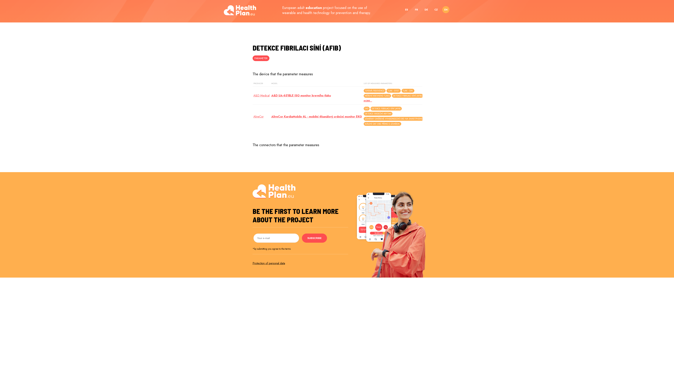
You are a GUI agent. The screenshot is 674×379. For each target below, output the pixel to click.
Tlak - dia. (408, 90)
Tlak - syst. (394, 90)
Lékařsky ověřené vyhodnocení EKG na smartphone (393, 118)
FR (416, 9)
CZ (436, 9)
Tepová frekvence (375, 90)
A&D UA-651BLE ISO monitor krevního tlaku (301, 96)
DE (426, 9)
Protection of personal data (269, 263)
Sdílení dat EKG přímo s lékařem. (382, 123)
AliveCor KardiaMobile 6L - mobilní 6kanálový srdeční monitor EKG (316, 117)
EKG (367, 108)
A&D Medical (261, 96)
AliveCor (258, 117)
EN (446, 9)
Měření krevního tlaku (377, 95)
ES (406, 9)
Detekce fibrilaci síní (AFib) (407, 95)
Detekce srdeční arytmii (378, 113)
